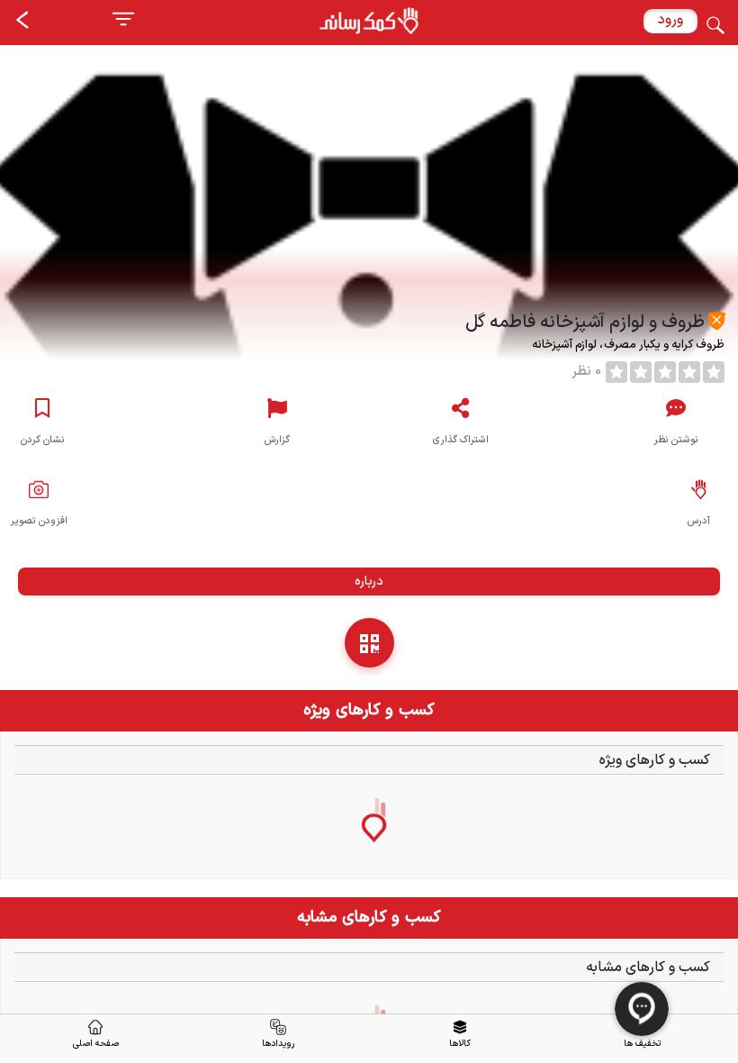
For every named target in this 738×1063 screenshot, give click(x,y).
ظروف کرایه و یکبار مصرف (662, 345)
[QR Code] (369, 643)
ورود (670, 20)
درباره (369, 581)
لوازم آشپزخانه (565, 345)
